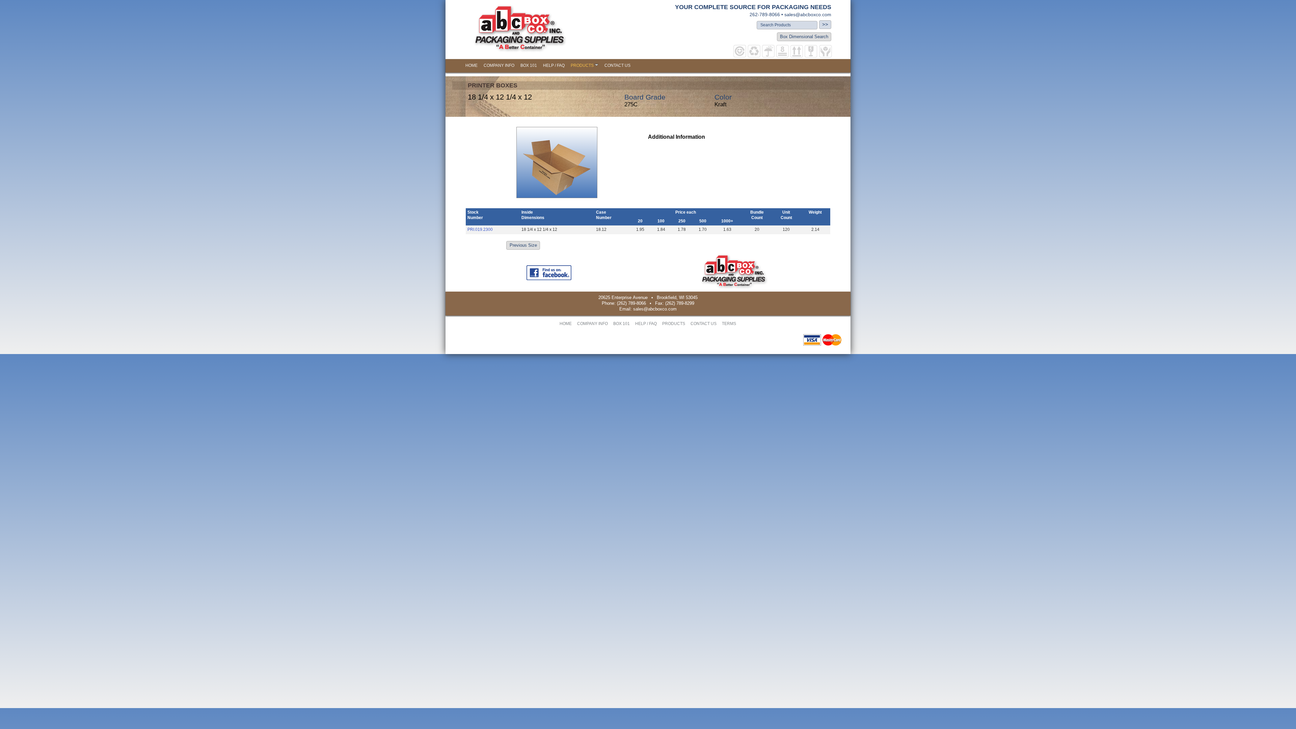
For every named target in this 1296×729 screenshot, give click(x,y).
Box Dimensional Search (804, 36)
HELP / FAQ (554, 65)
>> (825, 24)
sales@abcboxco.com (807, 14)
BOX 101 (528, 65)
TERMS (729, 323)
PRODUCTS (582, 65)
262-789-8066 (765, 14)
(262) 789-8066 (631, 303)
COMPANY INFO (499, 65)
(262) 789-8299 (679, 303)
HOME (471, 65)
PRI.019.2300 (480, 229)
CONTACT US (617, 65)
